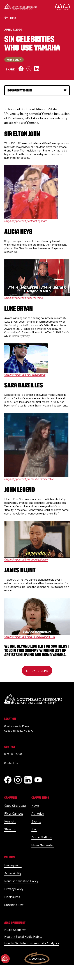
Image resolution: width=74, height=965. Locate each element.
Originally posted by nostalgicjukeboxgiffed (29, 636)
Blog (13, 18)
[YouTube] (38, 780)
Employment (13, 865)
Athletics (37, 813)
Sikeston (10, 829)
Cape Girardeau (15, 805)
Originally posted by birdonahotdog (24, 374)
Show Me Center (42, 845)
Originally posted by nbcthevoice (23, 297)
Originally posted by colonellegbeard (25, 220)
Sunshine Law (14, 905)
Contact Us (11, 763)
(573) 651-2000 (13, 753)
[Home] (20, 7)
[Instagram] (18, 780)
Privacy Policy (13, 889)
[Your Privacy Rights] (5, 958)
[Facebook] (7, 780)
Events (36, 821)
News (35, 805)
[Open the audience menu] (58, 7)
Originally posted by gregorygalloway (26, 559)
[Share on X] (29, 69)
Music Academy (15, 930)
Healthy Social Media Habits (23, 936)
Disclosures (12, 897)
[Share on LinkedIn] (37, 69)
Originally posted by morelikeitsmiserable (29, 479)
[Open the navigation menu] (66, 7)
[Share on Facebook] (21, 69)
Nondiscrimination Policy (21, 881)
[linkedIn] (28, 780)
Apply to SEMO (37, 670)
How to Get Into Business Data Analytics (31, 943)
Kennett (10, 821)
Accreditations (41, 837)
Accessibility (12, 873)
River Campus (13, 813)
